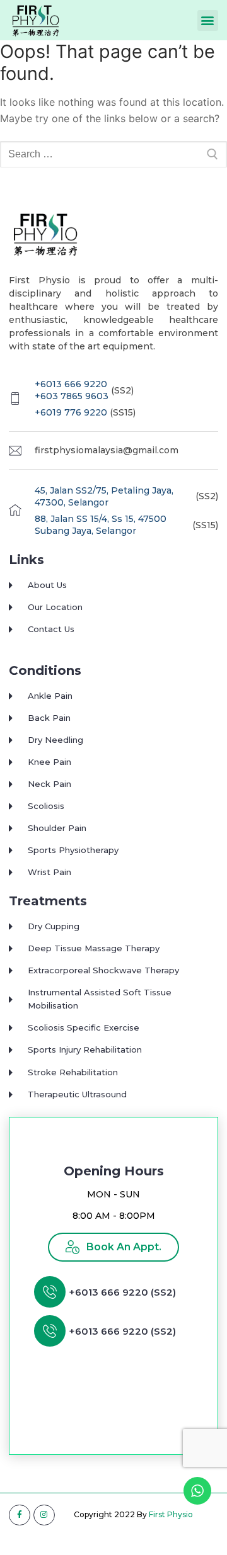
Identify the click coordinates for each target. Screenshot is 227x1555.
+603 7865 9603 (71, 396)
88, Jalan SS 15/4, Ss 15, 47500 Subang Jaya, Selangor (100, 525)
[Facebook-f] (19, 1515)
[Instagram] (44, 1515)
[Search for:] (113, 154)
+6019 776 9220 (71, 412)
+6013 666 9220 (71, 384)
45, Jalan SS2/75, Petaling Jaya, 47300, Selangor (104, 497)
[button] (207, 20)
